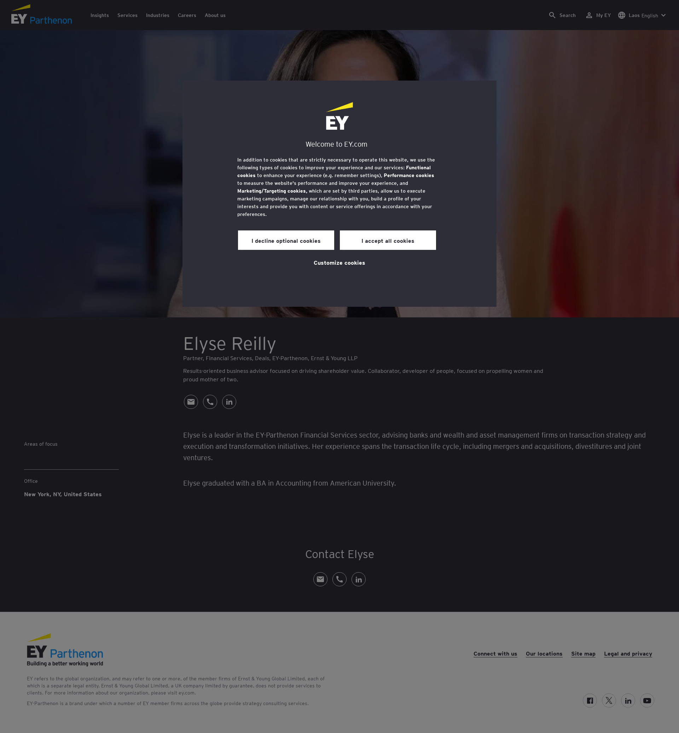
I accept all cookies (387, 240)
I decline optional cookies (286, 240)
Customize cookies (339, 262)
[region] (339, 194)
